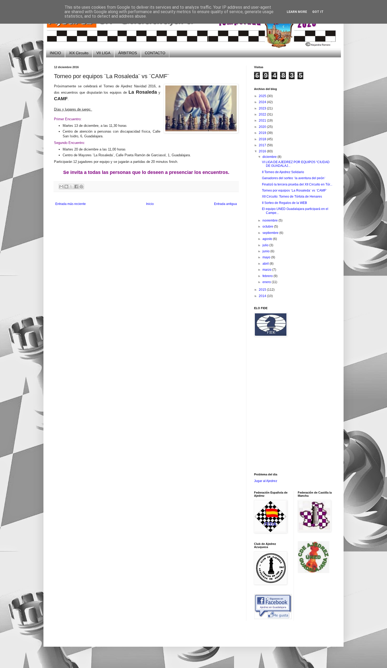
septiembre (270, 233)
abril (266, 263)
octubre (268, 226)
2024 (263, 102)
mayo (266, 257)
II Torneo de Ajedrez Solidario (283, 172)
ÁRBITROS (127, 53)
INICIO (55, 53)
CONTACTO (155, 53)
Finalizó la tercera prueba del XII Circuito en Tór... (297, 184)
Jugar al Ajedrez (265, 481)
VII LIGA (103, 53)
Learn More (297, 12)
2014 (263, 296)
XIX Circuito (78, 53)
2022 (263, 114)
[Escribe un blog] (66, 186)
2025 (263, 96)
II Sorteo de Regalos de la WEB (284, 203)
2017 (263, 145)
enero (267, 282)
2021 (263, 120)
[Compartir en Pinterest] (81, 186)
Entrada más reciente (70, 204)
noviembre (270, 220)
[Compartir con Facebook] (76, 186)
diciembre (269, 157)
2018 (263, 139)
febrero (268, 276)
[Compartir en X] (71, 186)
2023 (263, 108)
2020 (263, 127)
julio (265, 245)
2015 (263, 290)
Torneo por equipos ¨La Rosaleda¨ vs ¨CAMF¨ (294, 190)
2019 (263, 133)
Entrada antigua (225, 204)
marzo (267, 270)
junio (266, 251)
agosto (267, 239)
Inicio (150, 204)
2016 (263, 151)
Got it (318, 12)
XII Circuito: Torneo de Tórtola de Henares (292, 196)
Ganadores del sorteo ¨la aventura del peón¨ (293, 178)
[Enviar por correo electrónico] (61, 186)
